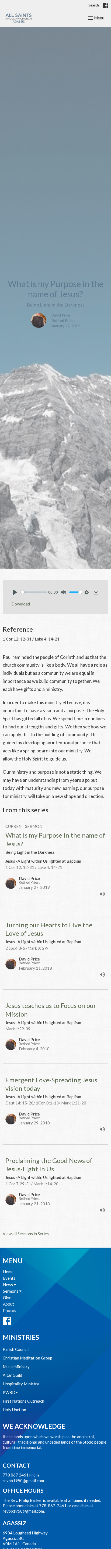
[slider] (34, 592)
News (8, 1284)
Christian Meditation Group (27, 1357)
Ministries (21, 1337)
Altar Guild (12, 1375)
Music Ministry (16, 1366)
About (8, 1304)
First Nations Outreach (23, 1401)
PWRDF (10, 1392)
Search (93, 5)
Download (20, 603)
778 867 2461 (16, 1474)
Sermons (11, 1291)
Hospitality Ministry (21, 1383)
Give (7, 1297)
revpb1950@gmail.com (23, 1480)
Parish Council (16, 1349)
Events (9, 1278)
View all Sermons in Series (26, 1233)
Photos (9, 1310)
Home (8, 1271)
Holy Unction (14, 1409)
